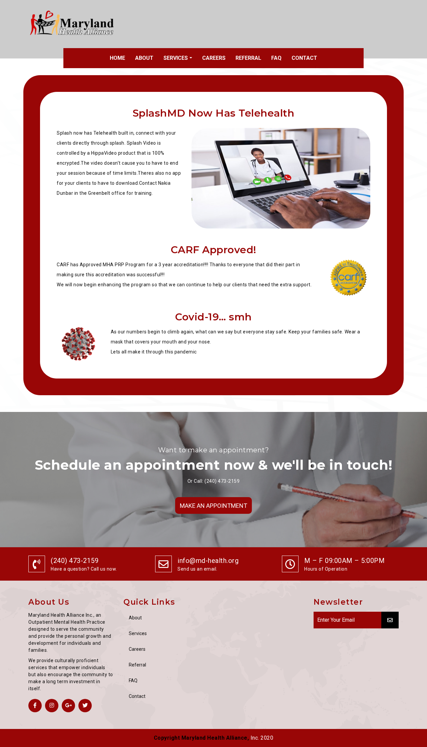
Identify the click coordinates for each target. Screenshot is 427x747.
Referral (248, 58)
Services (175, 58)
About (144, 58)
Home (117, 58)
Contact (304, 58)
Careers (214, 58)
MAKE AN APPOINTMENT (213, 505)
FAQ (276, 58)
